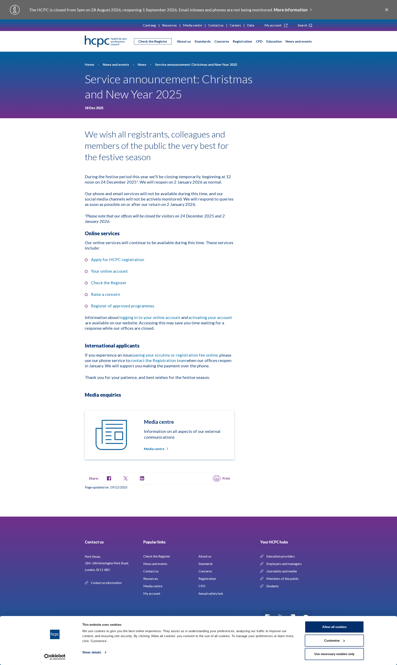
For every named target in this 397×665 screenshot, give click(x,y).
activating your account (210, 317)
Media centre (192, 25)
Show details (91, 652)
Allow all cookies (334, 627)
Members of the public (282, 578)
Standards (203, 41)
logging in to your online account (149, 317)
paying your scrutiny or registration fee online (175, 354)
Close (386, 10)
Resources (169, 25)
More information (290, 9)
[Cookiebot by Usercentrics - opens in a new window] (55, 657)
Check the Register (152, 41)
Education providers (280, 556)
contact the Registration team (158, 360)
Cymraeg (149, 25)
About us (184, 41)
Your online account (109, 271)
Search (303, 25)
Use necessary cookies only (334, 654)
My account (273, 25)
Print (226, 478)
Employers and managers (284, 564)
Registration (242, 41)
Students (272, 586)
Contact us (216, 25)
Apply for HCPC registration (117, 259)
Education (274, 41)
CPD (259, 41)
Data (250, 25)
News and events (299, 41)
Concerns (221, 41)
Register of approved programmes (122, 305)
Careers (235, 25)
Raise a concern (105, 294)
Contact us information (106, 583)
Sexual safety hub (210, 593)
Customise (332, 640)
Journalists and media (281, 571)
